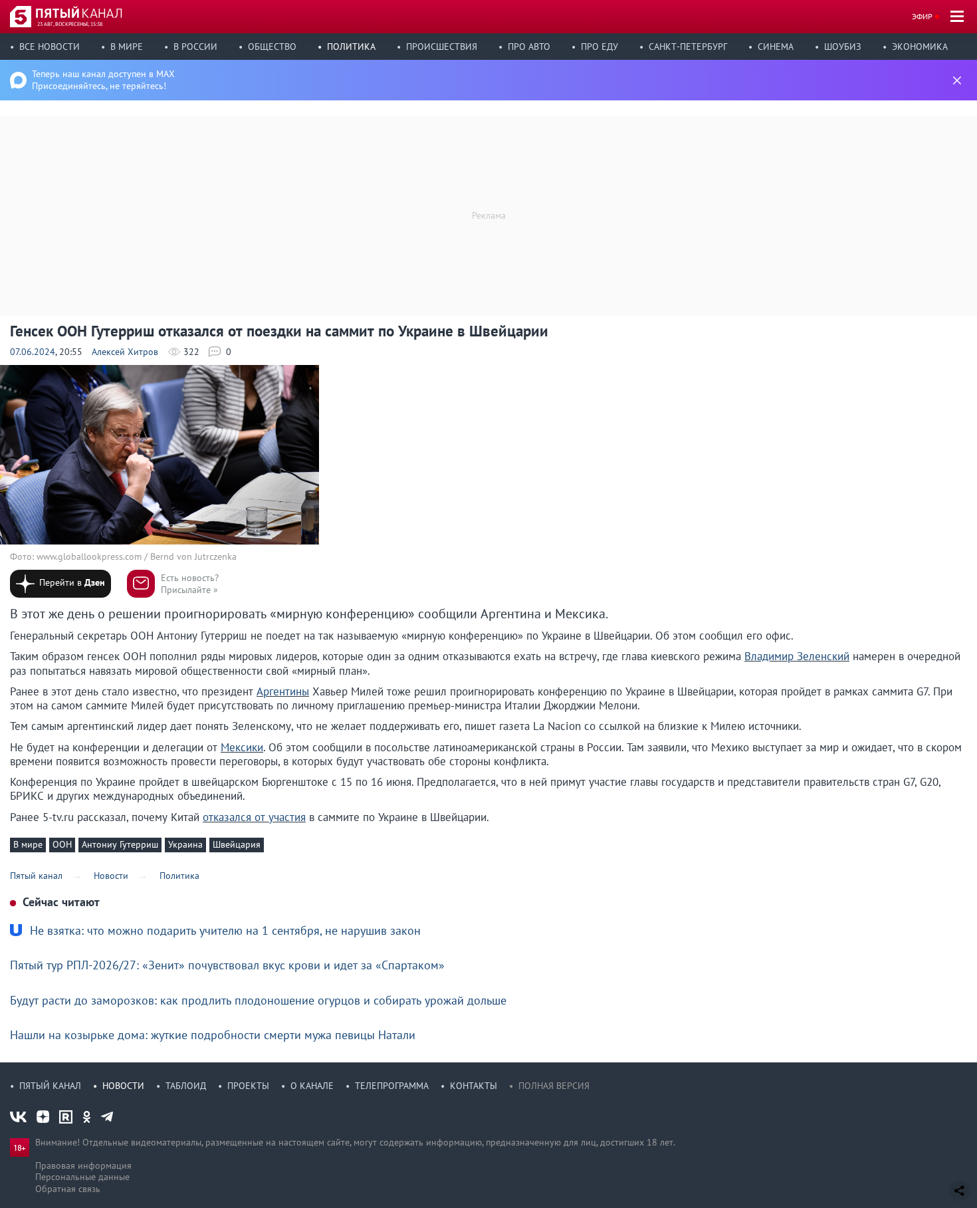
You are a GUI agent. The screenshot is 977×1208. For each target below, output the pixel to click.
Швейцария (237, 844)
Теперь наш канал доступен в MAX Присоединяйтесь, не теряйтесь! (103, 80)
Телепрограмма (392, 1086)
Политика (351, 47)
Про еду (599, 47)
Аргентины (283, 691)
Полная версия (554, 1086)
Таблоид (185, 1086)
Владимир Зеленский (796, 656)
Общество (272, 47)
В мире (126, 47)
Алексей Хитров (125, 352)
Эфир (922, 16)
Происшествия (441, 47)
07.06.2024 (32, 352)
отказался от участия (254, 817)
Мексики (242, 747)
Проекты (248, 1086)
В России (195, 47)
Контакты (473, 1086)
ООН (62, 844)
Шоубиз (842, 47)
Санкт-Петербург (688, 47)
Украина (185, 844)
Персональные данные (82, 1177)
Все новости (49, 47)
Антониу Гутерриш (120, 844)
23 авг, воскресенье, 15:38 (69, 24)
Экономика (920, 47)
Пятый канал (50, 1086)
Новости (123, 1086)
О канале (312, 1086)
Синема (776, 47)
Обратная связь (67, 1189)
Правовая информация (83, 1165)
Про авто (529, 47)
